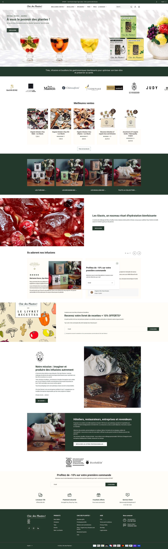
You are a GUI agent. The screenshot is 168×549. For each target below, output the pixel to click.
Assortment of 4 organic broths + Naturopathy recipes (130, 134)
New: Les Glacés (58, 530)
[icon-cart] (139, 6)
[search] (131, 6)
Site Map (102, 527)
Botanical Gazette (82, 532)
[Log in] (135, 6)
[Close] (117, 263)
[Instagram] (34, 528)
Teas (55, 525)
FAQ (101, 519)
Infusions (56, 522)
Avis (78, 534)
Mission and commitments (84, 525)
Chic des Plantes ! (67, 545)
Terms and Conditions (106, 522)
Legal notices (103, 530)
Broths (55, 527)
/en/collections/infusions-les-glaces (9, 10)
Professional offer (82, 522)
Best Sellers (57, 519)
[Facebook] (29, 528)
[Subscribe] (112, 283)
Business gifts (80, 519)
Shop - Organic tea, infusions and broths (86, 528)
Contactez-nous (132, 526)
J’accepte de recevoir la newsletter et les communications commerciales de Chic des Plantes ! (86, 333)
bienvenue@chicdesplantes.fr (128, 502)
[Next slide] (156, 1)
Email (69, 329)
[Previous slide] (3, 1)
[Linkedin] (38, 528)
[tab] (82, 64)
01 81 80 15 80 (132, 521)
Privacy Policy (103, 525)
